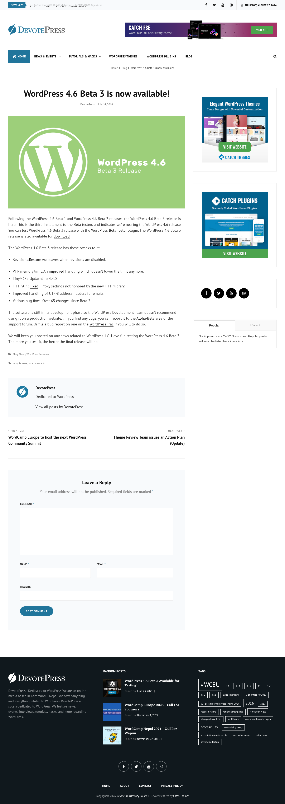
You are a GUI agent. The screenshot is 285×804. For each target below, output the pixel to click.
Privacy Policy (172, 786)
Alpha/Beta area (149, 318)
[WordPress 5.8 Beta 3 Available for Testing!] (112, 687)
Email (101, 564)
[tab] (214, 325)
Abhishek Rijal (258, 711)
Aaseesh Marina (208, 711)
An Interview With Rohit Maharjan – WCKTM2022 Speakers (66, 5)
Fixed (34, 286)
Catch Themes (181, 796)
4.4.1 (238, 686)
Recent (255, 325)
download (62, 236)
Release (23, 363)
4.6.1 (214, 694)
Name (24, 564)
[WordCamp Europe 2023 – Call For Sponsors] (112, 711)
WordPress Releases (37, 354)
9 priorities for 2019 (256, 694)
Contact (145, 786)
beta (15, 363)
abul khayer (233, 719)
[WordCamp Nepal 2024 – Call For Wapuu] (112, 735)
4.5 (259, 686)
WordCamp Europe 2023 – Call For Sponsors (152, 706)
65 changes (60, 300)
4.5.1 (269, 686)
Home (22, 56)
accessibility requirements (214, 735)
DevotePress (87, 104)
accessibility (209, 727)
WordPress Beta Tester (109, 230)
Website (25, 587)
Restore (35, 259)
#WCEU (210, 684)
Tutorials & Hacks (83, 56)
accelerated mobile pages (258, 719)
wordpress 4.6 (36, 363)
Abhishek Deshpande (233, 711)
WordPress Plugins (161, 56)
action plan (261, 735)
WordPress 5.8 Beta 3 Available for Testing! (152, 682)
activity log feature (210, 741)
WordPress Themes (123, 56)
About (124, 786)
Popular (214, 325)
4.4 (227, 686)
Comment (27, 504)
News (22, 354)
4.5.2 (203, 694)
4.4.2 (249, 686)
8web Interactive (231, 694)
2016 (250, 703)
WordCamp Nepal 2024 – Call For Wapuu (151, 730)
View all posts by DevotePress (59, 406)
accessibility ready (233, 727)
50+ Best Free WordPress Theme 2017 (220, 703)
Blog (189, 56)
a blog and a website (211, 719)
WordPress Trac (101, 324)
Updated (36, 278)
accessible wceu (241, 735)
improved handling (64, 271)
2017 (262, 703)
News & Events (45, 56)
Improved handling (28, 293)
